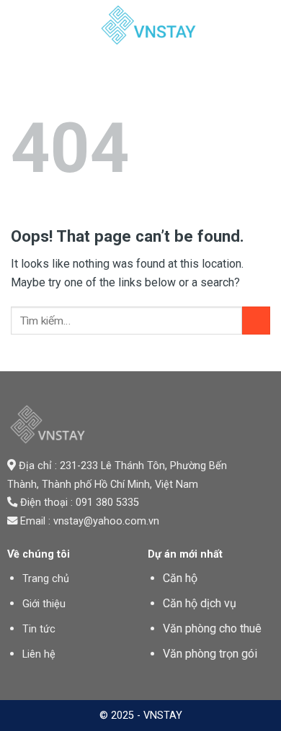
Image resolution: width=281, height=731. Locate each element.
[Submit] (256, 321)
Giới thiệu (44, 604)
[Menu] (19, 24)
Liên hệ (38, 654)
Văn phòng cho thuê (212, 628)
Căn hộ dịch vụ (199, 603)
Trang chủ (45, 579)
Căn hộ (180, 578)
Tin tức (38, 629)
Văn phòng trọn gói (210, 653)
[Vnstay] (149, 25)
